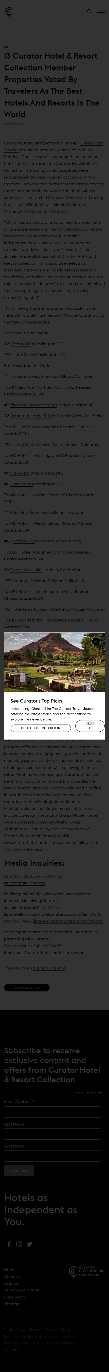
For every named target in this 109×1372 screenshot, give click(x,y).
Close (90, 726)
